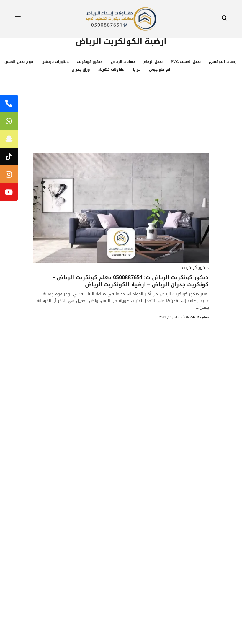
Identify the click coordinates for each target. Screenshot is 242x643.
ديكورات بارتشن (55, 62)
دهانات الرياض (123, 62)
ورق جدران (81, 69)
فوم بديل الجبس (18, 62)
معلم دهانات (199, 317)
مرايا (137, 69)
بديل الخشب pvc (186, 62)
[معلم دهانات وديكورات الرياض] (121, 19)
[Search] (224, 19)
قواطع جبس (159, 69)
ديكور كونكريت (89, 62)
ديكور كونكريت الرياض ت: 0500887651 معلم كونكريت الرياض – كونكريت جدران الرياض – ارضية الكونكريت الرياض (131, 281)
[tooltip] (9, 103)
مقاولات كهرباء (111, 69)
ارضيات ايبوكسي (223, 62)
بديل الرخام (153, 62)
